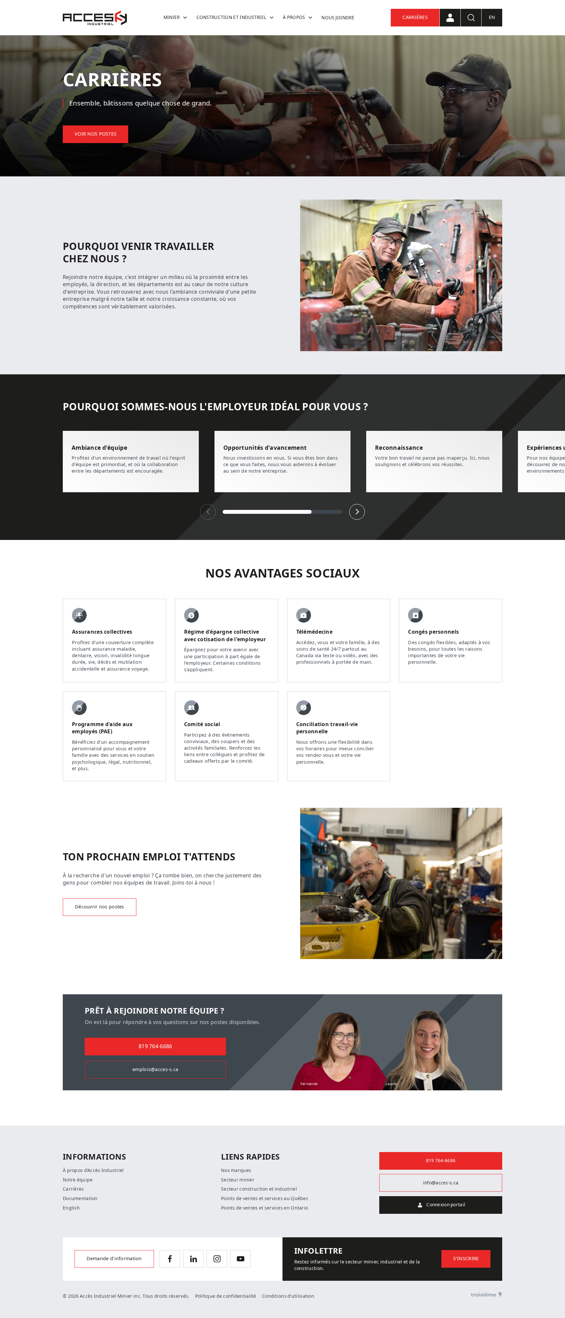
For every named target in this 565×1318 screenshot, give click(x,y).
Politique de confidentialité (225, 1296)
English (71, 1208)
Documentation (80, 1198)
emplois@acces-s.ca (155, 1069)
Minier (171, 17)
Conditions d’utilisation (288, 1296)
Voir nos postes (95, 134)
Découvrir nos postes (99, 907)
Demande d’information (114, 1258)
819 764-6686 (155, 1046)
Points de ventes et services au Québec (264, 1198)
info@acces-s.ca (440, 1182)
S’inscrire (466, 1258)
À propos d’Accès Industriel (93, 1170)
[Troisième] (486, 1295)
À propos (294, 17)
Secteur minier (237, 1179)
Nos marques (236, 1170)
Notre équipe (78, 1179)
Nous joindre (337, 17)
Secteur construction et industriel (259, 1189)
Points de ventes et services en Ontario (264, 1208)
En (492, 17)
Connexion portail (445, 1204)
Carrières (415, 17)
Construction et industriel (231, 17)
